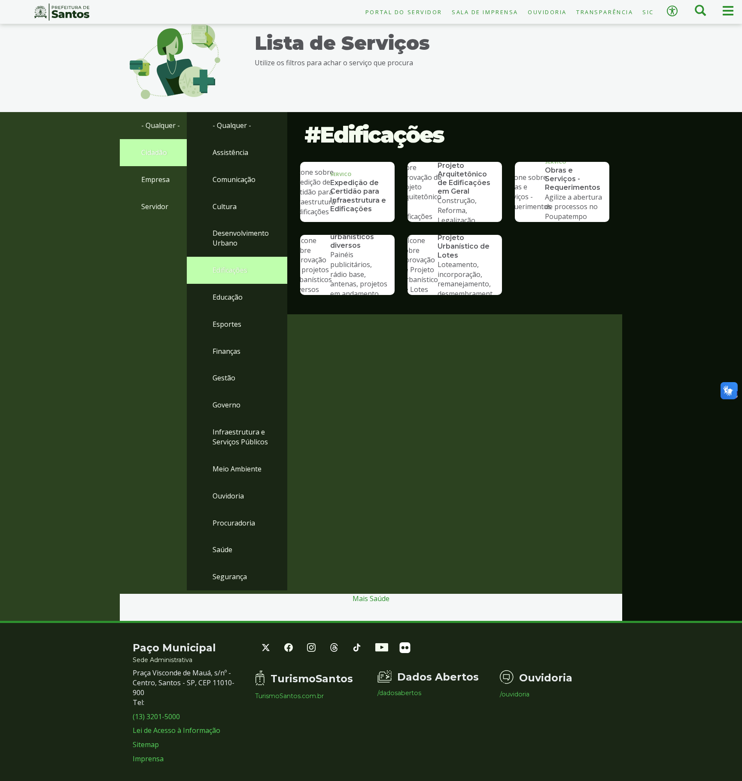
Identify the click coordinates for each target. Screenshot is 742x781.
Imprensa (148, 758)
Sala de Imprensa (485, 12)
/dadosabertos (399, 693)
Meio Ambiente (237, 469)
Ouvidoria (547, 12)
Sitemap (146, 744)
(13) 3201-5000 (156, 716)
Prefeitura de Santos (62, 12)
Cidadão (154, 152)
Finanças (226, 351)
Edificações (230, 270)
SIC (648, 12)
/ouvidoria (514, 694)
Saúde (222, 549)
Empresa (155, 179)
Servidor (154, 206)
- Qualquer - (160, 125)
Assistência (230, 152)
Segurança (230, 576)
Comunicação (234, 179)
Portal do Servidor (403, 12)
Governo (226, 405)
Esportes (227, 324)
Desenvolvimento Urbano (241, 238)
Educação (228, 297)
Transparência (604, 12)
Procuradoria (234, 523)
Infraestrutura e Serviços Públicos (240, 437)
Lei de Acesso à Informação (176, 730)
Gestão (224, 378)
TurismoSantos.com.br (289, 696)
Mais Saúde (371, 598)
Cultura (225, 206)
